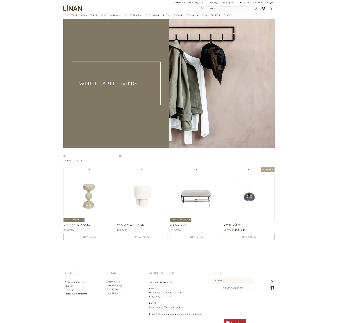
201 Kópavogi (114, 285)
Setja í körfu (142, 237)
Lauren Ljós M (232, 225)
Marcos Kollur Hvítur (130, 225)
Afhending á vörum (197, 2)
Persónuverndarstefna (76, 294)
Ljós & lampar (151, 15)
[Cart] (270, 9)
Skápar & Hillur (118, 15)
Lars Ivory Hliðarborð (76, 225)
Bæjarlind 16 (113, 282)
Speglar (166, 15)
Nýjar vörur (71, 15)
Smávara (178, 15)
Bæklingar (214, 2)
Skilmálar (69, 290)
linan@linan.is (114, 293)
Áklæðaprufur (228, 2)
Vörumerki (192, 15)
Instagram (270, 2)
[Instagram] (272, 280)
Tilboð (227, 15)
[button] (89, 169)
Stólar (93, 15)
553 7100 (112, 289)
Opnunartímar (179, 2)
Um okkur (257, 2)
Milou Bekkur (178, 225)
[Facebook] (272, 287)
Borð (103, 15)
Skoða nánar (89, 237)
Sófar (84, 15)
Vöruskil (69, 286)
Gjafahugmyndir (211, 15)
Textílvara (135, 15)
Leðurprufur (244, 2)
